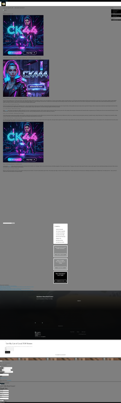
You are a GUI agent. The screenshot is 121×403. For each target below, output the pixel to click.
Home (112, 7)
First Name (1, 367)
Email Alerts (115, 12)
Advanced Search (115, 10)
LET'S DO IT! (2, 383)
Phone (1, 370)
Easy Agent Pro (43, 336)
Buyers (112, 8)
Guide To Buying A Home (117, 9)
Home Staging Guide (116, 16)
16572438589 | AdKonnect (4, 0)
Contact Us (79, 300)
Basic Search (115, 11)
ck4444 (6, 110)
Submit (1, 376)
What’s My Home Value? (117, 14)
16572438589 (9, 380)
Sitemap (78, 331)
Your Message (2, 372)
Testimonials (113, 18)
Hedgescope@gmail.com (4, 1)
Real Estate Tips (113, 17)
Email (1, 369)
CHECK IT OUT (60, 267)
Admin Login (83, 331)
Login (114, 13)
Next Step (1, 373)
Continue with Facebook (3, 377)
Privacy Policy (72, 331)
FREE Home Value (60, 254)
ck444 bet (9, 166)
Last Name (1, 368)
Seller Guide (115, 15)
